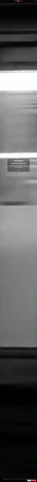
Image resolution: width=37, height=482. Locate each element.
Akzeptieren (34, 480)
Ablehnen (29, 480)
